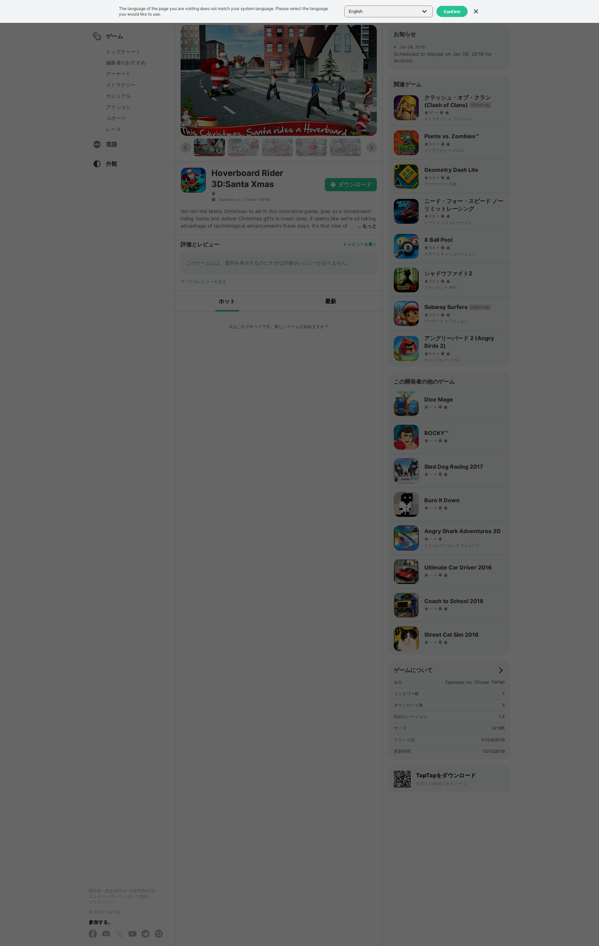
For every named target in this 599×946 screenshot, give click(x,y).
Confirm (452, 11)
